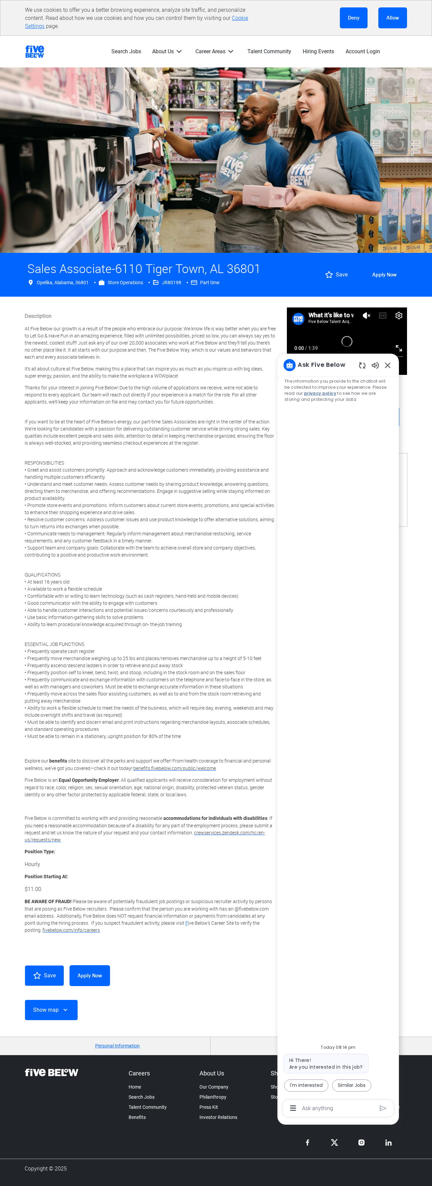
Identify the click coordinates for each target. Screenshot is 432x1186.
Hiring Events (318, 51)
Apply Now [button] (90, 975)
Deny (353, 17)
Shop (276, 1087)
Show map (46, 1010)
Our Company (213, 1087)
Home (135, 1087)
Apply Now (384, 274)
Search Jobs (126, 51)
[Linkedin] (388, 1142)
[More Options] (293, 1108)
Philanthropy (212, 1097)
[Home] (37, 51)
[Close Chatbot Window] (387, 365)
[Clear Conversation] (362, 365)
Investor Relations (218, 1117)
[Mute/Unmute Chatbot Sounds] (375, 365)
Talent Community (269, 51)
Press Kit (208, 1107)
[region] (338, 736)
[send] (383, 1108)
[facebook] (307, 1142)
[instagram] (361, 1142)
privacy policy (320, 393)
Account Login (363, 51)
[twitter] (334, 1142)
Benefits (137, 1117)
